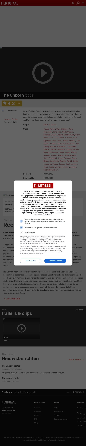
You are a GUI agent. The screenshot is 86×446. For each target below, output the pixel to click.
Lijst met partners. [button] (51, 243)
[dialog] (43, 223)
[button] (43, 232)
